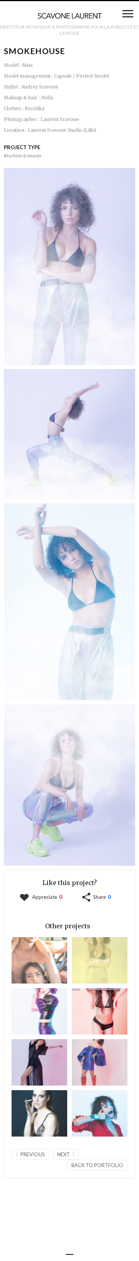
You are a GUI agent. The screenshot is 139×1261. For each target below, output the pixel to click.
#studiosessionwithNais (89, 1062)
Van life (29, 960)
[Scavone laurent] (69, 16)
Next (63, 1154)
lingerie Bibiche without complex (89, 1011)
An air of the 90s (29, 1011)
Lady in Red (89, 1113)
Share (99, 897)
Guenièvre (29, 1113)
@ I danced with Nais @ (29, 1062)
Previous (32, 1154)
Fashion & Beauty (22, 155)
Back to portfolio (97, 1165)
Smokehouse (91, 960)
